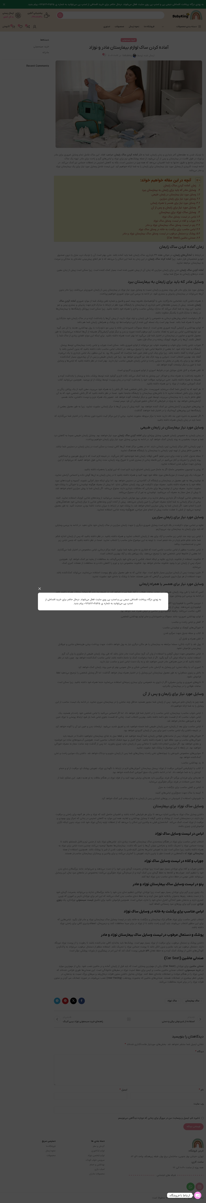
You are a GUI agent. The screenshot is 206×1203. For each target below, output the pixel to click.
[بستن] (40, 589)
